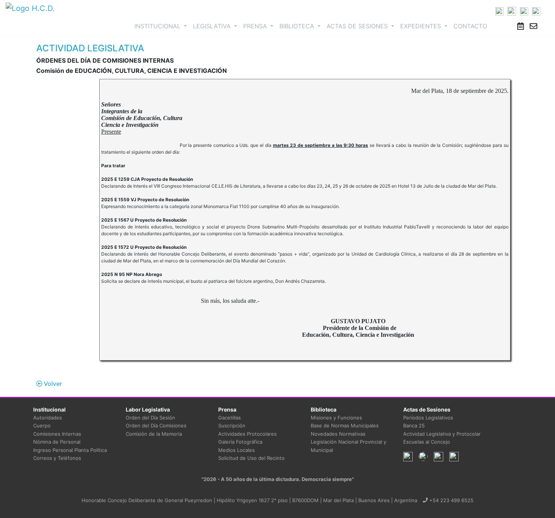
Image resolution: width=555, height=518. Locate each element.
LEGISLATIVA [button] (213, 26)
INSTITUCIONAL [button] (162, 26)
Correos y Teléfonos (57, 458)
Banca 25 (414, 425)
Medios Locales (236, 450)
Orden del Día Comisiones (156, 425)
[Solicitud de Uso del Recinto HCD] (520, 26)
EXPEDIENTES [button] (421, 26)
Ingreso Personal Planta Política (70, 450)
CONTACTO (470, 26)
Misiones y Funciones (336, 418)
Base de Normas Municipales (345, 425)
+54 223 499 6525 (450, 500)
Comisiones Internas (57, 434)
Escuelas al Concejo (426, 442)
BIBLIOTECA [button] (297, 26)
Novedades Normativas (338, 434)
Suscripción (231, 425)
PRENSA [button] (256, 26)
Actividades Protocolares (247, 434)
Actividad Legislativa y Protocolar (442, 434)
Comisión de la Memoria (154, 434)
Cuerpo (42, 425)
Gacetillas (229, 418)
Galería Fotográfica (240, 442)
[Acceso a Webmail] (533, 26)
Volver (52, 383)
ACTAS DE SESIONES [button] (358, 26)
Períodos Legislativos (428, 418)
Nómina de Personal (56, 442)
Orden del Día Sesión (150, 418)
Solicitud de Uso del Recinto (251, 458)
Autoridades (47, 418)
